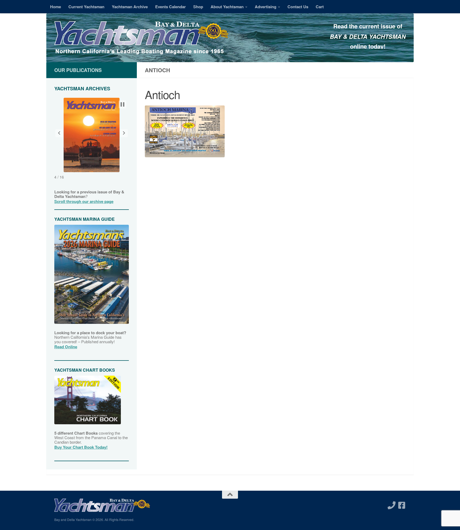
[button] (59, 133)
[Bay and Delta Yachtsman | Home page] (141, 38)
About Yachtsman (227, 7)
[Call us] (392, 505)
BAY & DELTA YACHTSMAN (368, 36)
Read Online (65, 347)
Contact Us (298, 7)
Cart (320, 7)
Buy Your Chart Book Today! (81, 447)
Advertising (265, 7)
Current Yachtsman (86, 7)
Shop (198, 7)
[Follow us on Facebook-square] (402, 505)
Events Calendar (170, 7)
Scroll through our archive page (83, 201)
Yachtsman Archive (130, 7)
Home (55, 7)
